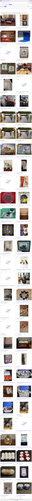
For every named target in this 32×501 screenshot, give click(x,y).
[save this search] (31, 3)
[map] (7, 6)
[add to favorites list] (17, 28)
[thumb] (2, 6)
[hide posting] (14, 28)
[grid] (4, 6)
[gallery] (5, 6)
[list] (1, 6)
